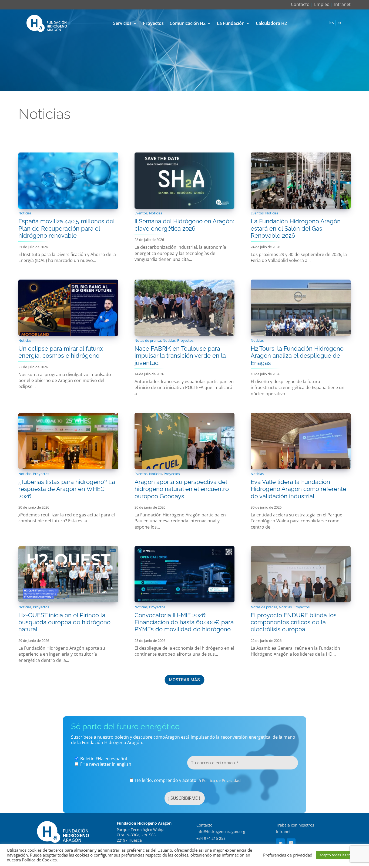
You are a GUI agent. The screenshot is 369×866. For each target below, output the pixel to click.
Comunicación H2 (188, 23)
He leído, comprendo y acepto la (187, 780)
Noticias (24, 213)
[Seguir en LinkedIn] (280, 842)
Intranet (342, 4)
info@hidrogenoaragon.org (220, 831)
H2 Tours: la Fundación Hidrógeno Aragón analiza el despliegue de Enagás (297, 355)
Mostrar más (184, 679)
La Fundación (230, 23)
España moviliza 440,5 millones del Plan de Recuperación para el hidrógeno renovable (66, 228)
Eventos (141, 213)
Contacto (300, 4)
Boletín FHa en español (103, 758)
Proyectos (153, 23)
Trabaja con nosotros (295, 825)
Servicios (122, 23)
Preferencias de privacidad (287, 854)
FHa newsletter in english (105, 764)
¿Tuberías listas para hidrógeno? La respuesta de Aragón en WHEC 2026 (66, 489)
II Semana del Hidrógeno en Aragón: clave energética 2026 (184, 225)
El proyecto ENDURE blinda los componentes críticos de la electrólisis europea (294, 622)
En (340, 23)
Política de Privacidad (221, 780)
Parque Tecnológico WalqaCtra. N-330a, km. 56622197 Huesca (141, 835)
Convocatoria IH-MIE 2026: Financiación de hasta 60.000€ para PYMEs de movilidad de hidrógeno (184, 622)
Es (331, 23)
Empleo (322, 4)
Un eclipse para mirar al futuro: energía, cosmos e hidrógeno (60, 352)
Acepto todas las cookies (339, 854)
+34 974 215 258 (211, 838)
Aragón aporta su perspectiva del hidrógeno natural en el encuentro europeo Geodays (182, 489)
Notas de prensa (148, 340)
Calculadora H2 (271, 23)
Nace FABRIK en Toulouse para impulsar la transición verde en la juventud (180, 355)
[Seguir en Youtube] (291, 842)
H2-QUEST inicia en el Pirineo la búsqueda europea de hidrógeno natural (64, 622)
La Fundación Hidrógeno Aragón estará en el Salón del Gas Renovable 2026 (296, 228)
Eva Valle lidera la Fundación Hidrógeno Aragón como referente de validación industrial (298, 489)
